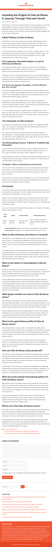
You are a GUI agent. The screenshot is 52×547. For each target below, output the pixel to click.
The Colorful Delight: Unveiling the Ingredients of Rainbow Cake (21, 431)
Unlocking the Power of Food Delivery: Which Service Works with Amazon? (22, 504)
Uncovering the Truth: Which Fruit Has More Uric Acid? (17, 517)
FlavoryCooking (24, 544)
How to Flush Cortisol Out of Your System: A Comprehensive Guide (20, 507)
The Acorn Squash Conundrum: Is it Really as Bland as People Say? (22, 433)
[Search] (23, 486)
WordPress (37, 544)
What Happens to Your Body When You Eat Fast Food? (17, 501)
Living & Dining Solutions (10, 429)
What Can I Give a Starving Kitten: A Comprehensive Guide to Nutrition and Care (24, 509)
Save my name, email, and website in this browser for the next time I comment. (25, 473)
